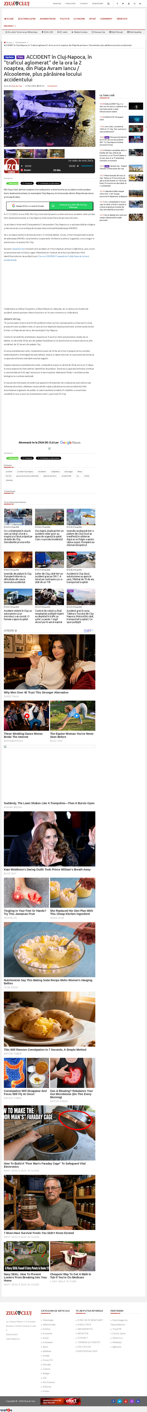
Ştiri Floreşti (117, 32)
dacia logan (68, 471)
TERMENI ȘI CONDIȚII (89, 1342)
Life (45, 1377)
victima (86, 476)
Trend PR (116, 1329)
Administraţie (48, 18)
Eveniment (106, 18)
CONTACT (83, 1338)
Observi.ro (117, 1338)
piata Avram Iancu (50, 476)
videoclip (9, 480)
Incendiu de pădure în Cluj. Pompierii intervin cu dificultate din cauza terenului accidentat (18, 577)
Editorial (47, 1386)
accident (9, 471)
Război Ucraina (80, 32)
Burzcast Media (84, 1407)
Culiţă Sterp (55, 471)
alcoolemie (42, 471)
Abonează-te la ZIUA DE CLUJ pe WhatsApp (73, 206)
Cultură (46, 1369)
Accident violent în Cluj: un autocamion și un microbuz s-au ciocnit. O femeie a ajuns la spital (18, 615)
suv (77, 476)
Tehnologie (48, 1320)
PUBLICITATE (84, 1324)
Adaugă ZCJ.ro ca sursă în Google (30, 206)
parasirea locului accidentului (27, 476)
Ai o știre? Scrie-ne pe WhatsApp (22, 32)
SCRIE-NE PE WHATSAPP (90, 1320)
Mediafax (117, 1342)
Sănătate (122, 18)
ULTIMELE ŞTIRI (27, 18)
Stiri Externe (49, 1382)
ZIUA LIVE (48, 32)
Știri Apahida (135, 32)
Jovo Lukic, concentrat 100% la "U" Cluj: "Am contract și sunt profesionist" (113, 129)
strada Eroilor (66, 476)
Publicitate (70, 3)
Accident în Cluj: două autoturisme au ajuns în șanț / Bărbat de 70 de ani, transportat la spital (80, 577)
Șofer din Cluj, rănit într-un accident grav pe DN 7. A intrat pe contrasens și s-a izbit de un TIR (49, 577)
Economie (79, 18)
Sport (92, 18)
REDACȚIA (83, 1333)
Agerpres (116, 1346)
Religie (46, 1373)
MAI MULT (9, 26)
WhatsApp (98, 3)
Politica (46, 1329)
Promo (46, 1391)
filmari (80, 471)
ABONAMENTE (85, 1329)
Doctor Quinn (119, 1333)
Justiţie (46, 1355)
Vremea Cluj (99, 32)
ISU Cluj (8, 476)
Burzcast (71, 1407)
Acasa (9, 42)
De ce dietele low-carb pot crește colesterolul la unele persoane (113, 217)
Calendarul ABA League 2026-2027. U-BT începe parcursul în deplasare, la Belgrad (113, 193)
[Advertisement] (49, 285)
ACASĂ (9, 18)
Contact (84, 3)
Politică (64, 18)
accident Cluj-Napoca (25, 471)
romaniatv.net (18, 248)
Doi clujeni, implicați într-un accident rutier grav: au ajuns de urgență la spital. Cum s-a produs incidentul (49, 535)
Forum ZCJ (48, 1360)
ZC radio (63, 32)
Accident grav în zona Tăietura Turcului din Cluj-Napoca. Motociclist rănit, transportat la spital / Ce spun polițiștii (80, 616)
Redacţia (57, 3)
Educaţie (47, 1364)
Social (46, 1338)
